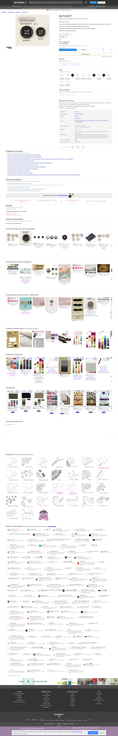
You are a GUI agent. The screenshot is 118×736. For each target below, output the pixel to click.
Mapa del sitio (99, 703)
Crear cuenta (46, 702)
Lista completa (51, 526)
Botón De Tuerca (79, 113)
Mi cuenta (46, 700)
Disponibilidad (99, 698)
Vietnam (85, 720)
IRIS (68, 33)
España (53, 720)
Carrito (46, 696)
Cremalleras (72, 700)
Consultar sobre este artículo (106, 56)
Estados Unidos (35, 719)
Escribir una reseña (11, 213)
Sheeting (72, 703)
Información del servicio (19, 693)
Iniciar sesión (101, 2)
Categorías (11, 12)
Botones (17, 12)
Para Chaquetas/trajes (80, 120)
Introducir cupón (46, 703)
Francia (47, 720)
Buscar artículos (46, 695)
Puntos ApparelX (19, 700)
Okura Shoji (19, 696)
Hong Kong (75, 720)
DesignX (19, 698)
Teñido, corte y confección (99, 700)
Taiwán (70, 720)
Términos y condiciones (76, 727)
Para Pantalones (79, 122)
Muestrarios (72, 705)
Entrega (98, 696)
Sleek (72, 702)
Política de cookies (77, 731)
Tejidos (72, 693)
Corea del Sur (80, 720)
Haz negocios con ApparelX (19, 702)
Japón (90, 719)
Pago (99, 695)
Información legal (85, 727)
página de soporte (63, 195)
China (67, 720)
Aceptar (93, 732)
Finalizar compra (46, 698)
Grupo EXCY (19, 695)
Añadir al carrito (85, 54)
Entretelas (72, 698)
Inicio (46, 693)
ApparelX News (46, 707)
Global (27, 719)
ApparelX (3, 12)
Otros (99, 702)
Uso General (78, 118)
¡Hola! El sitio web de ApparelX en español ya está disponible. (59, 10)
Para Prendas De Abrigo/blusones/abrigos (98, 120)
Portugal (57, 720)
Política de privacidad (93, 727)
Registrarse (93, 2)
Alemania (62, 720)
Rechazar (102, 732)
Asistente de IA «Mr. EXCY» (46, 705)
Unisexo (77, 116)
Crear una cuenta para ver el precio (68, 49)
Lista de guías (99, 693)
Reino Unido (42, 720)
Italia (50, 720)
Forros (72, 696)
